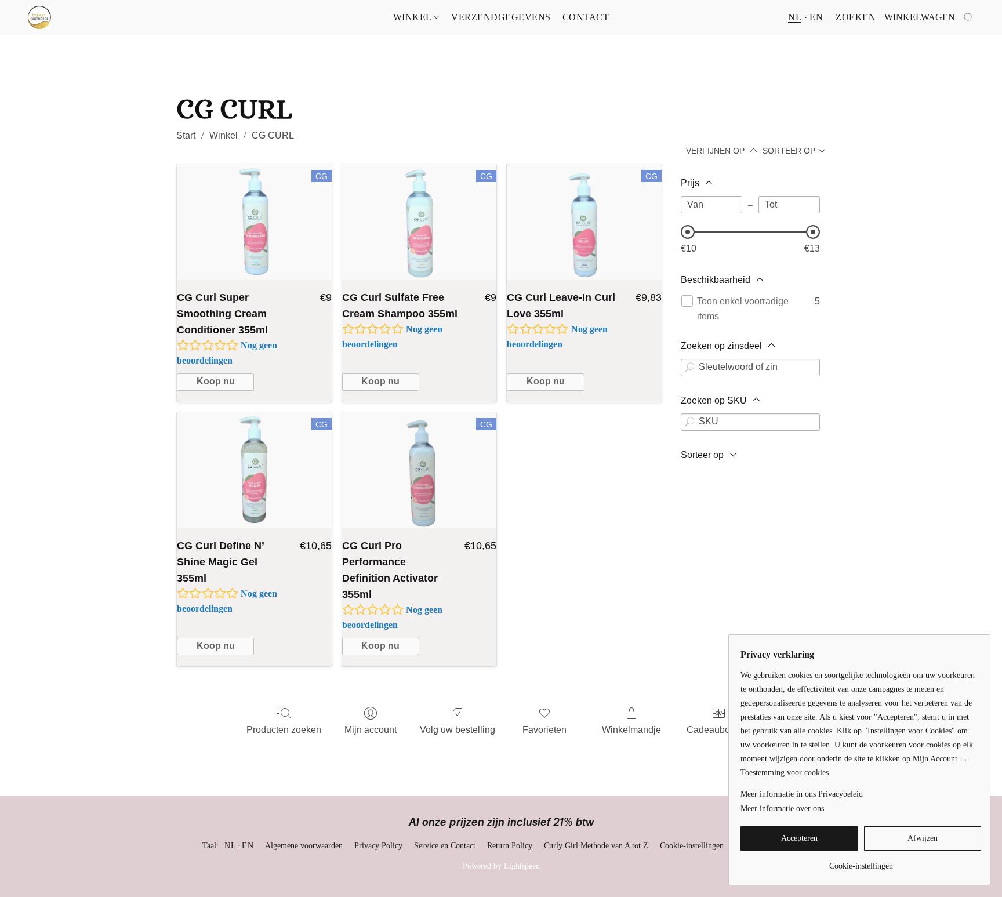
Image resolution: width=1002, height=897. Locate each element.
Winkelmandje (631, 730)
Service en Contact (444, 845)
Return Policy (509, 845)
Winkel (413, 17)
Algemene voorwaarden (304, 845)
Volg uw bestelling (457, 730)
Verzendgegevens (501, 17)
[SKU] (689, 422)
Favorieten (544, 730)
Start (185, 135)
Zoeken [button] (856, 17)
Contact (585, 17)
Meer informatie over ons (782, 808)
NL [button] (794, 17)
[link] (860, 862)
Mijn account (370, 730)
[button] (39, 17)
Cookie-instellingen (692, 845)
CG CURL (273, 135)
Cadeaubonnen (719, 730)
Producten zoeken (283, 730)
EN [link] (247, 845)
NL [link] (230, 845)
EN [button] (816, 17)
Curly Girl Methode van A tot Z (596, 845)
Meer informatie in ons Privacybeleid (801, 794)
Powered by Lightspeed (501, 866)
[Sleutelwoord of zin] (689, 367)
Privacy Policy (378, 845)
